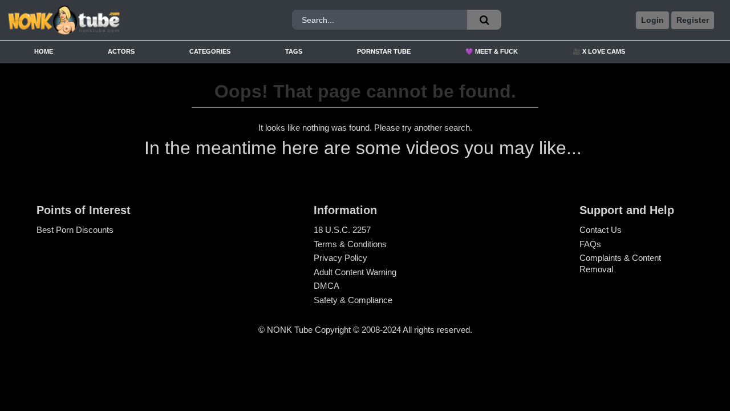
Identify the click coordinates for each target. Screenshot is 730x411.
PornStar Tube (384, 51)
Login (652, 20)
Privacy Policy (340, 258)
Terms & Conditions (350, 244)
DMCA (326, 286)
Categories (209, 51)
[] (484, 20)
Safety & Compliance (353, 300)
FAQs (590, 244)
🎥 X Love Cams (599, 51)
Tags (293, 51)
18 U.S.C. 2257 (342, 230)
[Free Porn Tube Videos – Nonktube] (96, 20)
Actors (121, 51)
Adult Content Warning (355, 272)
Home (43, 51)
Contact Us (600, 230)
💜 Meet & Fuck (491, 51)
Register (692, 20)
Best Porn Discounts (74, 230)
